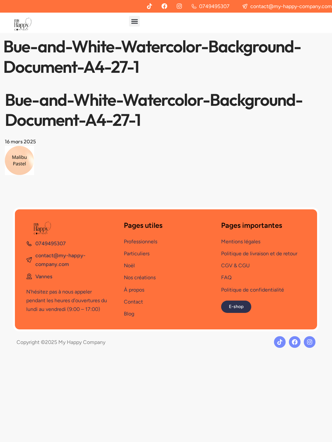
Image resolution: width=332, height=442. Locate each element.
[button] (134, 21)
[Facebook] (164, 6)
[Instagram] (179, 6)
